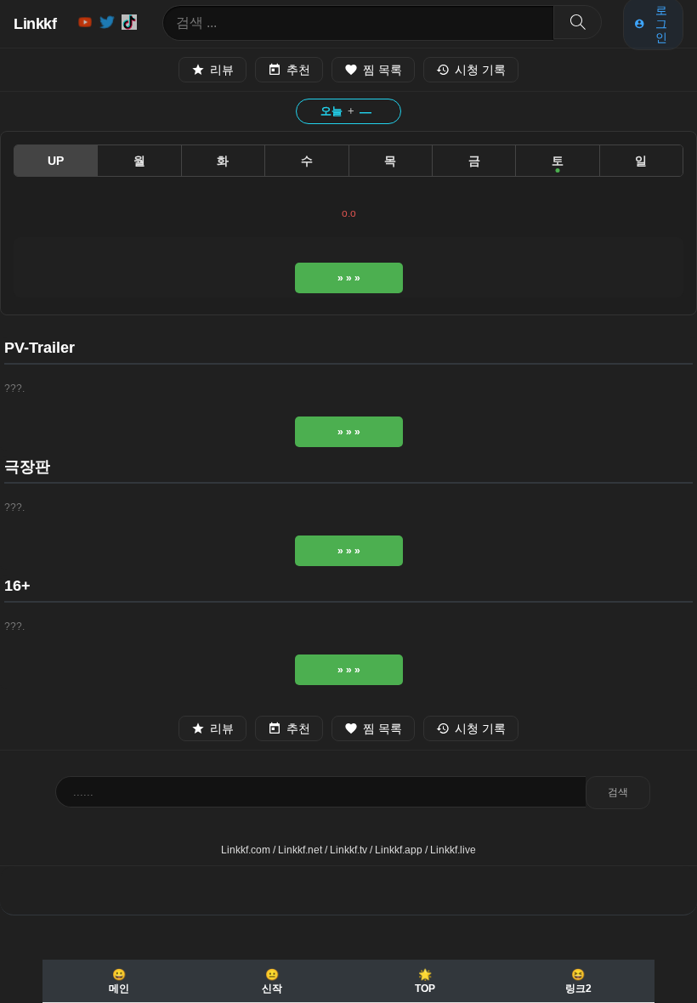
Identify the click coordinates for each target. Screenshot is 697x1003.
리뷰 (222, 69)
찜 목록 (382, 69)
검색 (618, 792)
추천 (298, 69)
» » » (348, 278)
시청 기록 (480, 69)
